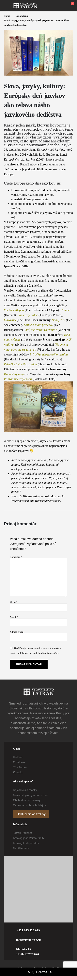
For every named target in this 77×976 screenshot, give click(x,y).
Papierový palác (27, 315)
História (18, 757)
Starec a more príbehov (38, 325)
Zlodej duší (58, 320)
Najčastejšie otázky (25, 789)
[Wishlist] (61, 5)
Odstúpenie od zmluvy (31, 814)
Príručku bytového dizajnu (20, 364)
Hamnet (65, 310)
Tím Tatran (20, 767)
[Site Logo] (25, 5)
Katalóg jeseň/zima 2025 (28, 837)
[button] (9, 5)
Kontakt (18, 772)
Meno (13, 602)
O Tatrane (19, 762)
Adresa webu (16, 632)
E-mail (14, 617)
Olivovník (10, 320)
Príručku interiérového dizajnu (49, 354)
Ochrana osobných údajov (29, 805)
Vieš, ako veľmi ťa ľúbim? (40, 329)
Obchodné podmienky (26, 800)
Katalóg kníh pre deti (26, 843)
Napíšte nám (21, 848)
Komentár (16, 557)
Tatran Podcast (22, 832)
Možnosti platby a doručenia (30, 795)
